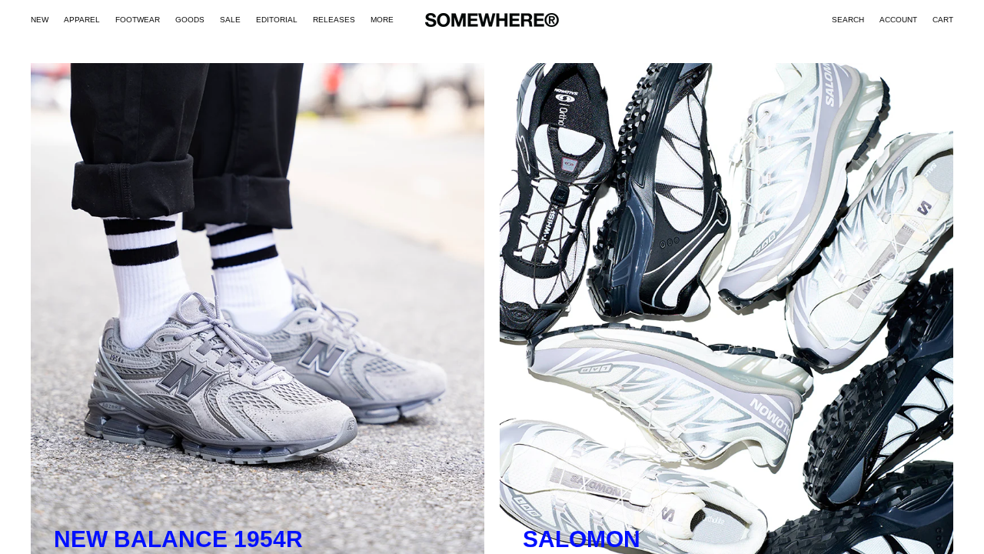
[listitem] (382, 20)
